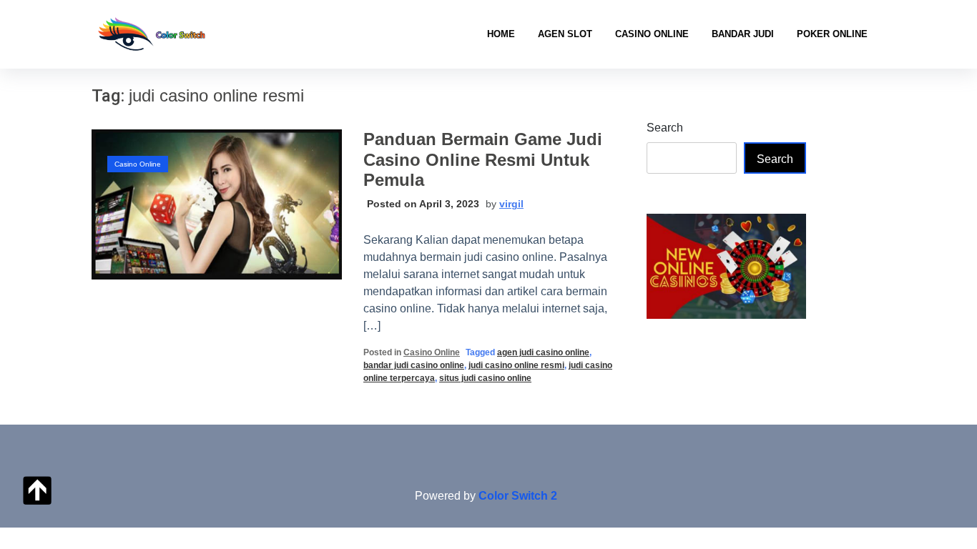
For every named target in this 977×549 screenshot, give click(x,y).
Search (665, 128)
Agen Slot (565, 34)
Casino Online (652, 34)
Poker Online (832, 34)
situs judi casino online (485, 378)
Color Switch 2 (517, 496)
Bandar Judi (743, 34)
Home (501, 34)
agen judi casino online (543, 352)
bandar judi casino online (413, 365)
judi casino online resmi (516, 365)
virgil (511, 203)
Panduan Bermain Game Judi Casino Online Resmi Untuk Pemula (482, 159)
